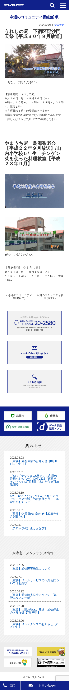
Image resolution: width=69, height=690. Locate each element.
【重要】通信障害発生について (30, 568)
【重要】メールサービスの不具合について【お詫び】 (34, 582)
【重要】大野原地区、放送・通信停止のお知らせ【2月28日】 (34, 611)
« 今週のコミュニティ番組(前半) (19, 296)
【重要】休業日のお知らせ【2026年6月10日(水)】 (34, 515)
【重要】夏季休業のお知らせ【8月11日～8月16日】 (33, 462)
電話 (12, 685)
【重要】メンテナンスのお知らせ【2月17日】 (34, 625)
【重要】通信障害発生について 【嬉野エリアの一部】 (33, 596)
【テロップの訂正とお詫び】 (28, 528)
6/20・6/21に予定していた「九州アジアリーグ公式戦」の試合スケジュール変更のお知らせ (34, 498)
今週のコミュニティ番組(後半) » (50, 296)
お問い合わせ (47, 685)
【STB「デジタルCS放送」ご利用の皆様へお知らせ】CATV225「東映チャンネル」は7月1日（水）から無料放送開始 (34, 480)
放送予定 (59, 24)
